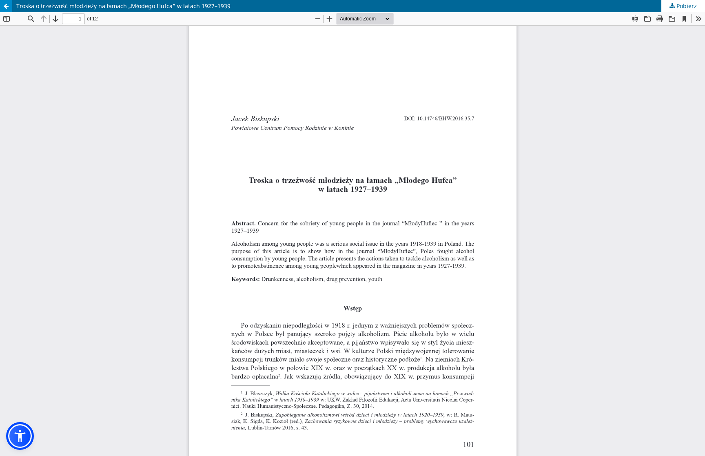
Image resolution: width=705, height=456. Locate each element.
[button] (20, 436)
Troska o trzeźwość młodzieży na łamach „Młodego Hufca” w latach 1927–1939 (123, 6)
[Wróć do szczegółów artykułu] (6, 6)
